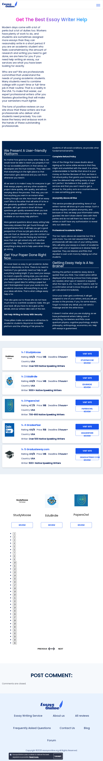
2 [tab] (14, 537)
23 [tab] (15, 604)
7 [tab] (14, 553)
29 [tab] (15, 624)
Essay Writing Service (28, 716)
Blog (87, 728)
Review (22, 525)
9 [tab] (14, 559)
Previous (42, 649)
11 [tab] (15, 566)
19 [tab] (15, 592)
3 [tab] (14, 540)
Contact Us (67, 728)
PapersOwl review (87, 409)
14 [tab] (15, 576)
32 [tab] (15, 633)
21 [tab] (15, 598)
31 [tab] (15, 630)
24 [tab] (15, 608)
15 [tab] (15, 579)
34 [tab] (15, 640)
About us (59, 716)
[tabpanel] (22, 511)
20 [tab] (15, 595)
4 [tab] (14, 543)
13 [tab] (15, 572)
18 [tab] (15, 588)
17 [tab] (15, 585)
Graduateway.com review (89, 458)
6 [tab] (14, 550)
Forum (51, 740)
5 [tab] (14, 547)
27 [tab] (15, 617)
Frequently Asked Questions (32, 728)
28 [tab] (15, 621)
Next (60, 649)
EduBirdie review (87, 385)
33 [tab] (15, 637)
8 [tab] (14, 556)
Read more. (34, 757)
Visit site (87, 353)
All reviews (82, 716)
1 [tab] (14, 534)
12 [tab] (15, 569)
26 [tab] (15, 614)
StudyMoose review (87, 361)
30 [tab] (15, 627)
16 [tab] (15, 582)
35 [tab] (15, 643)
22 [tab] (15, 601)
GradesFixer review (87, 434)
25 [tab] (15, 611)
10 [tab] (15, 563)
